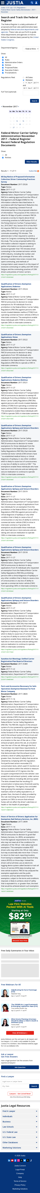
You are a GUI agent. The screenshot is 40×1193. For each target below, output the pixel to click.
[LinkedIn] (9, 1160)
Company (20, 1173)
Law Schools (8, 1126)
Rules (7, 60)
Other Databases (10, 1142)
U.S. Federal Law (10, 1132)
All (6, 57)
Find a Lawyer (7, 1076)
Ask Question (20, 1067)
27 (14, 127)
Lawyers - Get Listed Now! (20, 1094)
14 (17, 121)
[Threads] (21, 1160)
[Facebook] (15, 1160)
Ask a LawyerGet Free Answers (9, 1055)
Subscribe (33, 171)
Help (20, 1177)
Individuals (7, 1116)
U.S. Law (9, 7)
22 (20, 124)
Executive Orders (11, 70)
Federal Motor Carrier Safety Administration (15, 10)
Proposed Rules (11, 67)
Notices (8, 65)
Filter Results (32, 162)
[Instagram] (18, 1160)
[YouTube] (12, 1160)
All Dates (29, 77)
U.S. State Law (9, 1137)
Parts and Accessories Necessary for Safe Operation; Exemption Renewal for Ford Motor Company (18, 689)
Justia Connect (20, 1166)
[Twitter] (27, 1160)
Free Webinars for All (11, 984)
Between (29, 80)
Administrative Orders (14, 62)
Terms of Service (20, 1181)
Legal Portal (20, 1169)
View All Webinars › (20, 1033)
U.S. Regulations (19, 7)
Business (7, 1121)
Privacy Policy (20, 1185)
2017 (33, 10)
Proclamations (11, 73)
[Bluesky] (24, 1160)
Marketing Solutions (12, 1147)
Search (34, 101)
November (4, 12)
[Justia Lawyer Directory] (31, 1160)
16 (23, 121)
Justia (3, 7)
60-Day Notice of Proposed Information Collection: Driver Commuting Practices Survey (18, 179)
